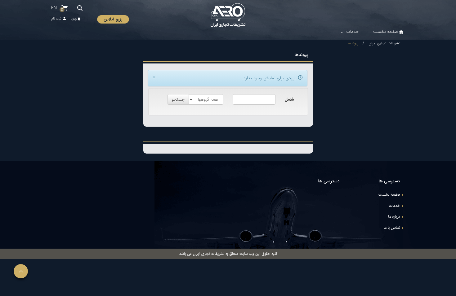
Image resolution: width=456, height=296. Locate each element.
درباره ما (394, 217)
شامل (289, 99)
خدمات (394, 206)
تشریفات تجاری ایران (384, 43)
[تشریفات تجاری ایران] (228, 15)
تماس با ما (392, 228)
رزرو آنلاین (113, 19)
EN (54, 8)
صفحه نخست (389, 195)
